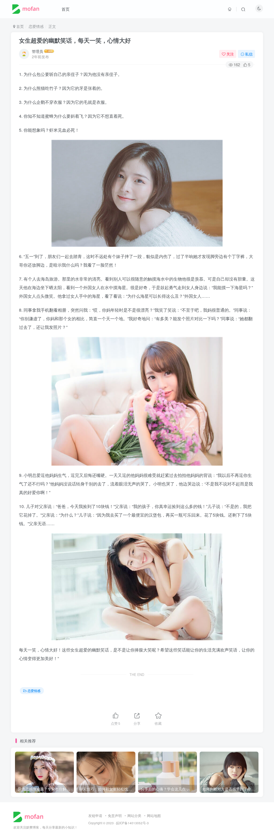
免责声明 (115, 815)
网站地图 (154, 815)
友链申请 (95, 815)
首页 (66, 9)
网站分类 (134, 815)
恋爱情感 (36, 26)
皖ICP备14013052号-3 (132, 823)
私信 (249, 54)
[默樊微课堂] (30, 816)
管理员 (37, 51)
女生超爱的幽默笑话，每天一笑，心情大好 (75, 40)
